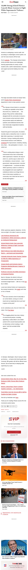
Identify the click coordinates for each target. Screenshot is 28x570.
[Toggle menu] (2, 2)
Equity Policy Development (13, 100)
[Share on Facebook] (8, 406)
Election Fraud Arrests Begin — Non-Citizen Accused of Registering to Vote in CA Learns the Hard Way (14, 506)
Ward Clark (4, 485)
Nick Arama (4, 462)
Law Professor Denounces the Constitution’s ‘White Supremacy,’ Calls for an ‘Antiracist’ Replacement (13, 238)
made (18, 289)
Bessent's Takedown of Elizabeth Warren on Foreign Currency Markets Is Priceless (12, 460)
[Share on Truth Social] (5, 406)
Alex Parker (4, 12)
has (26, 281)
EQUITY (8, 411)
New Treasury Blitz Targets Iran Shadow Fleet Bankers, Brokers (13, 557)
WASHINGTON (15, 411)
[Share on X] (2, 406)
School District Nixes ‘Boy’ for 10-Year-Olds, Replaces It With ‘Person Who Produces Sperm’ (14, 381)
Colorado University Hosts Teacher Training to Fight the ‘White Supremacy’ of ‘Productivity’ (14, 259)
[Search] (25, 1)
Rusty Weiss (4, 509)
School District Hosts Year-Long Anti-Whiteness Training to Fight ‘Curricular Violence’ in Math (12, 245)
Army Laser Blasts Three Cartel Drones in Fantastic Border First (12, 483)
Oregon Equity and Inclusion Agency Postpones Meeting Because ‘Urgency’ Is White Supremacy (13, 266)
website (7, 60)
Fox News (11, 310)
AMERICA (3, 411)
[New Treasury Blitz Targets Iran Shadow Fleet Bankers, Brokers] (14, 547)
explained (4, 142)
